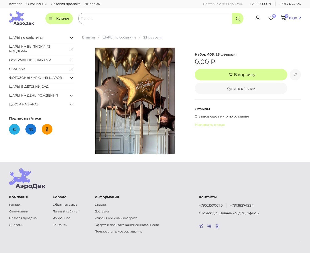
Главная (88, 37)
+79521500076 (261, 4)
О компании (36, 4)
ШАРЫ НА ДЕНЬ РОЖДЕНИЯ (33, 95)
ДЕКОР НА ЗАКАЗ (24, 104)
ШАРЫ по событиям (119, 37)
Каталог (15, 4)
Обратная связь (65, 204)
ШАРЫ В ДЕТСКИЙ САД (29, 86)
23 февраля (152, 37)
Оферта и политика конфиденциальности (127, 225)
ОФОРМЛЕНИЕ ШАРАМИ (30, 60)
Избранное (61, 218)
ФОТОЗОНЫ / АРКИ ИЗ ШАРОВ (35, 78)
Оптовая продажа (66, 4)
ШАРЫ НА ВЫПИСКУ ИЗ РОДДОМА (29, 48)
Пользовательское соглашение (119, 231)
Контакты (60, 225)
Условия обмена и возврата (116, 218)
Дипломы (93, 4)
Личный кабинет (66, 211)
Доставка (102, 211)
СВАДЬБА (17, 69)
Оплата (100, 204)
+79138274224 (290, 4)
